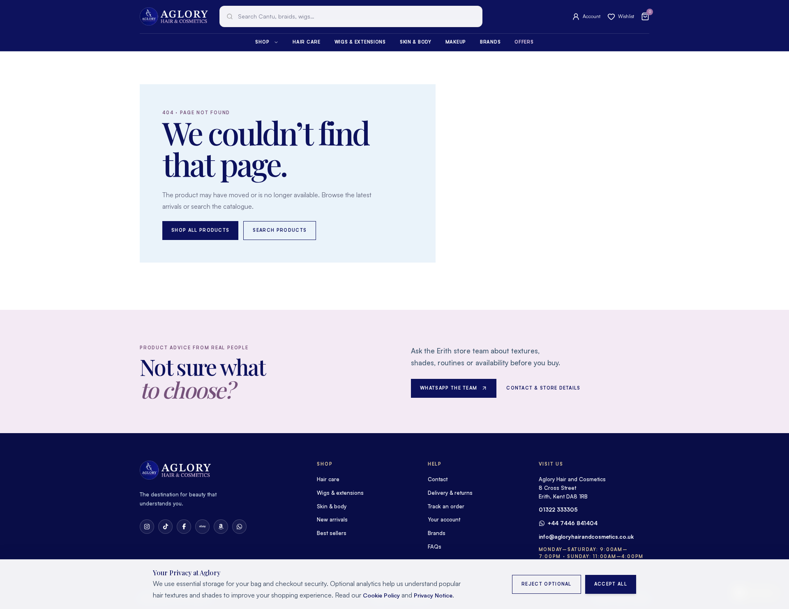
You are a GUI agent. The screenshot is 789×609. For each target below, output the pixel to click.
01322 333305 (558, 509)
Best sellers (331, 533)
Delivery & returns (450, 492)
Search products (280, 230)
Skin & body (415, 42)
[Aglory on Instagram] (147, 526)
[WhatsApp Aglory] (239, 526)
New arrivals (332, 519)
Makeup (455, 42)
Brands (490, 42)
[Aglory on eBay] (202, 526)
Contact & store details (543, 388)
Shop (262, 42)
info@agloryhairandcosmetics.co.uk (586, 536)
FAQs (434, 546)
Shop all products (200, 230)
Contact (438, 479)
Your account (444, 519)
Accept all (610, 584)
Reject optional (546, 584)
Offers (523, 42)
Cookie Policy (381, 595)
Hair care (306, 42)
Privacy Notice (433, 595)
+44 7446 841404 (572, 523)
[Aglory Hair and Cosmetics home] (174, 16)
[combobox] (350, 16)
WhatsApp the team (448, 388)
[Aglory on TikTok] (165, 526)
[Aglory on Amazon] (221, 526)
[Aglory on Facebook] (184, 526)
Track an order (446, 506)
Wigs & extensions (360, 42)
